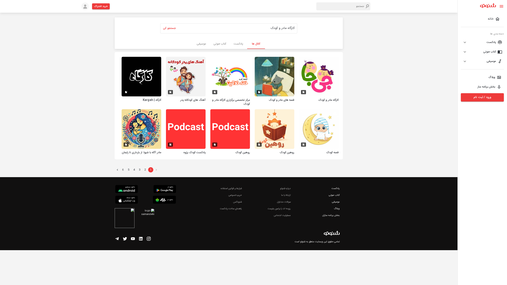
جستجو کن (169, 28)
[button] (482, 42)
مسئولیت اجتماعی (282, 215)
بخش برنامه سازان (331, 215)
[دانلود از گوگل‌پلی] (165, 189)
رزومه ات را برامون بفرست (279, 208)
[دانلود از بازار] (164, 200)
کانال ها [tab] (256, 44)
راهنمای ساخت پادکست (231, 208)
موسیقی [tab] (201, 44)
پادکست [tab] (238, 44)
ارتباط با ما (286, 195)
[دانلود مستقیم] (126, 189)
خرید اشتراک (101, 6)
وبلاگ (337, 208)
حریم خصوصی (235, 195)
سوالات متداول (284, 202)
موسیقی (336, 202)
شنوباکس (237, 202)
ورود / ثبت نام (482, 97)
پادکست (336, 188)
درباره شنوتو (285, 188)
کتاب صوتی (334, 195)
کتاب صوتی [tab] (219, 44)
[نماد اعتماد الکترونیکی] (124, 218)
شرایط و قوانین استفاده (231, 188)
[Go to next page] (117, 169)
